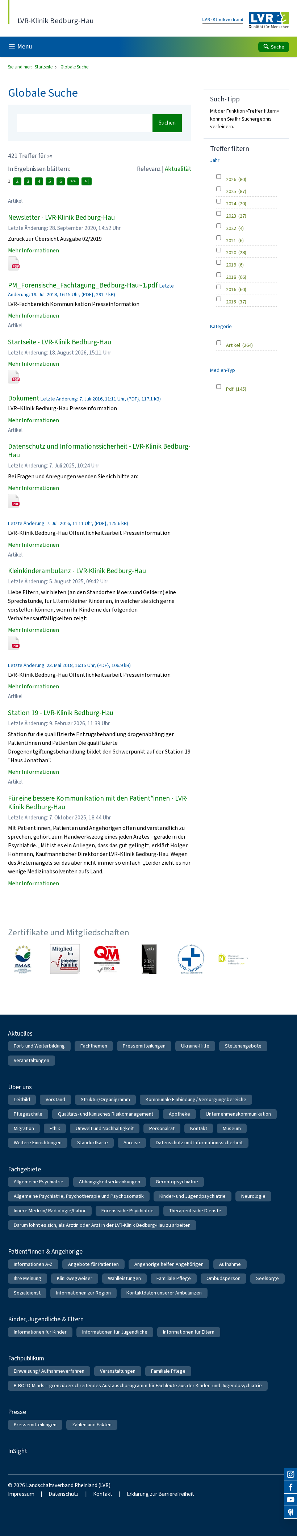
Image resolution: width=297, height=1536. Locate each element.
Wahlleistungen (124, 1278)
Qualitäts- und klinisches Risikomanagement (105, 1114)
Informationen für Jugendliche (114, 1332)
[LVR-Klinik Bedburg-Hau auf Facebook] (290, 1487)
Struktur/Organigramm (105, 1099)
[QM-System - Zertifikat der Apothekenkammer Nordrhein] (107, 959)
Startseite (44, 67)
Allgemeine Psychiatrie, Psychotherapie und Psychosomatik (79, 1196)
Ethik (55, 1128)
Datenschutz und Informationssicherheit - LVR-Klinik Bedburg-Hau (99, 450)
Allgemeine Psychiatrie (38, 1181)
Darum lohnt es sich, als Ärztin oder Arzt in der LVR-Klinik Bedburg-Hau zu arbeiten (102, 1225)
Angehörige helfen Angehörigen (169, 1264)
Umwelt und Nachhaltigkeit (105, 1128)
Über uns (20, 1087)
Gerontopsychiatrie (177, 1181)
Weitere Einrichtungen (38, 1142)
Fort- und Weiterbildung (39, 1045)
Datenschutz (64, 1494)
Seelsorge (267, 1278)
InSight (17, 1451)
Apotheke (179, 1114)
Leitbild (22, 1099)
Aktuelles (20, 1033)
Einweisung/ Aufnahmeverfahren (49, 1371)
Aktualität (178, 169)
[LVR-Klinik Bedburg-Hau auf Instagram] (290, 1474)
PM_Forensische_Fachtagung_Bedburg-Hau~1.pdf (83, 285)
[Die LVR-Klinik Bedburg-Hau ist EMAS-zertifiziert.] (23, 959)
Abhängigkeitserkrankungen (109, 1181)
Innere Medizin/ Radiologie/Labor (50, 1210)
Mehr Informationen (33, 250)
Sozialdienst (27, 1292)
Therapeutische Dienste (195, 1210)
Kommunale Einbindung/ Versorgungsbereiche (196, 1099)
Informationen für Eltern (188, 1332)
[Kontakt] (290, 1512)
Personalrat (162, 1128)
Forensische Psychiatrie (127, 1210)
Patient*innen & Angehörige (45, 1251)
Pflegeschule (28, 1114)
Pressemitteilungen (144, 1045)
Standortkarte (92, 1142)
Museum (232, 1128)
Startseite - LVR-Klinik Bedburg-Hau (59, 342)
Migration (24, 1128)
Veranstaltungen (31, 1060)
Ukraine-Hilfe (195, 1045)
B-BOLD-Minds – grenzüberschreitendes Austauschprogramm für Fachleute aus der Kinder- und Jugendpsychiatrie (138, 1385)
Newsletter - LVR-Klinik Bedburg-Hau (61, 217)
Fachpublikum (26, 1358)
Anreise (132, 1142)
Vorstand (55, 1099)
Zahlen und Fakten (92, 1424)
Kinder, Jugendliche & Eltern (46, 1319)
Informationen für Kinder (40, 1332)
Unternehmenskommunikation (238, 1114)
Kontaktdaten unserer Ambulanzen (164, 1292)
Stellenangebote (243, 1045)
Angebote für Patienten (93, 1264)
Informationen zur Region (83, 1292)
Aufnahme (230, 1264)
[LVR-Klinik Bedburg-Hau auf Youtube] (290, 1500)
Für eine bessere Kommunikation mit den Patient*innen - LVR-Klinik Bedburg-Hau (98, 802)
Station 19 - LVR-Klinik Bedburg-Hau (60, 712)
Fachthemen (93, 1045)
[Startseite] (245, 20)
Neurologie (253, 1196)
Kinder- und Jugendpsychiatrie (192, 1196)
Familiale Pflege (173, 1278)
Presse (17, 1411)
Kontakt (198, 1128)
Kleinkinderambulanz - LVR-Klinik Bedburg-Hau (77, 570)
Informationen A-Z (33, 1264)
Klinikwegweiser (74, 1278)
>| (86, 181)
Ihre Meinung (27, 1278)
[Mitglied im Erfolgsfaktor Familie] (65, 959)
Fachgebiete (24, 1169)
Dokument (23, 398)
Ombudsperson (223, 1278)
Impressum (21, 1494)
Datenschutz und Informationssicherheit (199, 1142)
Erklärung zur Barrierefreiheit (160, 1494)
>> (73, 181)
